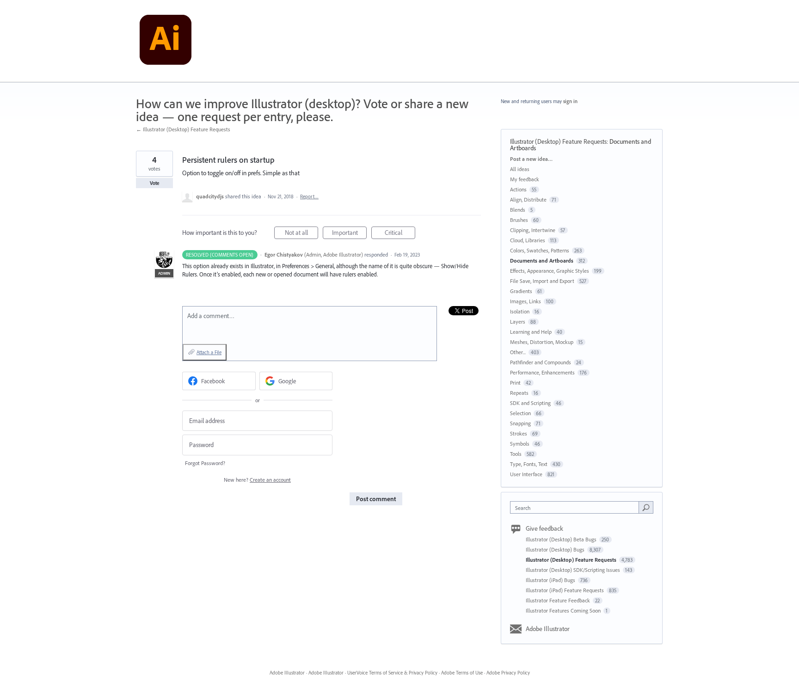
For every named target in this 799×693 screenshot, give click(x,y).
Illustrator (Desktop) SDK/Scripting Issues (573, 569)
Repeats (519, 392)
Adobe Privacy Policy (508, 672)
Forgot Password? (205, 463)
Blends (517, 209)
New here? (257, 479)
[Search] (646, 507)
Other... (518, 352)
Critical (400, 233)
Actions (518, 189)
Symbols (519, 443)
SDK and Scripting (530, 402)
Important (349, 233)
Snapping (520, 423)
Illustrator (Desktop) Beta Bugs (562, 539)
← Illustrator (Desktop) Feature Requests (183, 129)
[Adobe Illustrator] (165, 41)
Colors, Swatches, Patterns (539, 250)
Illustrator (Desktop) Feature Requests (558, 141)
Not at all (301, 233)
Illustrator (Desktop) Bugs (556, 549)
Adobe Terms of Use (462, 672)
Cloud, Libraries (527, 240)
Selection (520, 413)
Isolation (519, 311)
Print (515, 382)
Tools (516, 453)
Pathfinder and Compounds (540, 362)
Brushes (519, 219)
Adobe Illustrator (548, 629)
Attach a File (209, 352)
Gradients (521, 291)
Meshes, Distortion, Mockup (541, 341)
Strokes (518, 433)
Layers (517, 321)
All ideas (519, 169)
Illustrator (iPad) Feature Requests (565, 590)
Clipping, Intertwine (532, 230)
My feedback (524, 179)
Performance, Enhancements (542, 372)
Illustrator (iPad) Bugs (551, 579)
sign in (570, 101)
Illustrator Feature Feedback (558, 600)
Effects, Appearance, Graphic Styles (549, 270)
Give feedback (544, 528)
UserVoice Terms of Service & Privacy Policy (392, 672)
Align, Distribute (528, 199)
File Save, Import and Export (542, 280)
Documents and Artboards (541, 260)
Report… (309, 196)
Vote (155, 183)
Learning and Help (531, 331)
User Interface (526, 474)
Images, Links (525, 301)
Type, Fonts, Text (528, 463)
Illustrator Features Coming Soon (564, 610)
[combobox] (577, 507)
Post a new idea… (531, 158)
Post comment (376, 499)
